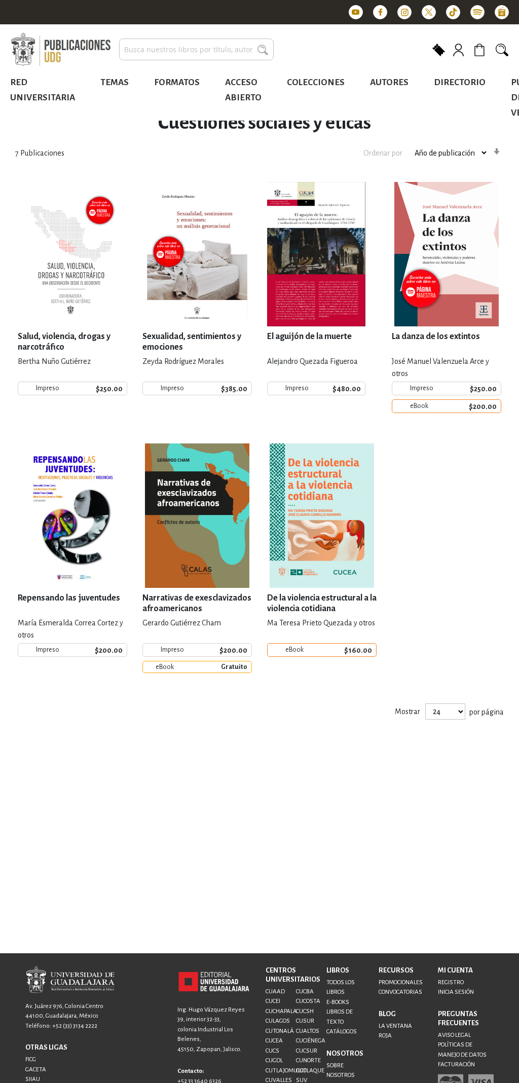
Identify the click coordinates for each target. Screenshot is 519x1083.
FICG (30, 1059)
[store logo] (61, 49)
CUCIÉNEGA (310, 1040)
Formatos (177, 82)
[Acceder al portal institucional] (213, 981)
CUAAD (275, 991)
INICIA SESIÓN (456, 992)
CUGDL (274, 1060)
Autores (389, 82)
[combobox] (196, 49)
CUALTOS (307, 1031)
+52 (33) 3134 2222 (74, 1026)
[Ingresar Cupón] (438, 49)
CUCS (272, 1051)
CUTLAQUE (310, 1070)
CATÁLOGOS (341, 1031)
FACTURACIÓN (456, 1064)
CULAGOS (278, 1021)
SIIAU (32, 1079)
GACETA (35, 1069)
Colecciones (316, 82)
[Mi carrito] (481, 49)
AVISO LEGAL (454, 1035)
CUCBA (305, 991)
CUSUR (305, 1021)
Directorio (460, 82)
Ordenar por (382, 153)
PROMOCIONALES (401, 982)
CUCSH (305, 1011)
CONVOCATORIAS (400, 992)
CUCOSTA (308, 1001)
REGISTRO (451, 982)
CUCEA (274, 1040)
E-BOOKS (337, 1002)
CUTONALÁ (280, 1031)
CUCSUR (306, 1051)
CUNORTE (308, 1060)
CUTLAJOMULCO (286, 1070)
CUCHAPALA (281, 1011)
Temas (114, 82)
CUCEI (273, 1001)
